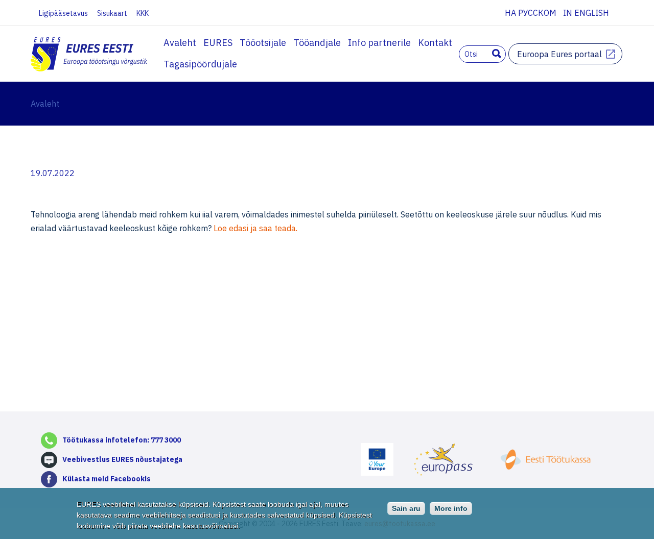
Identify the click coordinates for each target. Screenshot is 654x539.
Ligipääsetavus (63, 13)
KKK (142, 13)
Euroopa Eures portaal (559, 54)
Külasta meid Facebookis (106, 478)
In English (586, 13)
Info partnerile (379, 42)
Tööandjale (317, 42)
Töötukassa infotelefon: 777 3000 (121, 440)
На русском (530, 13)
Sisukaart (112, 13)
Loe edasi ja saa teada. (255, 228)
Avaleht (180, 42)
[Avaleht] (90, 55)
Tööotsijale (263, 42)
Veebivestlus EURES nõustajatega (122, 459)
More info (451, 508)
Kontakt (435, 42)
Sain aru (406, 508)
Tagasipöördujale (200, 64)
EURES (217, 42)
